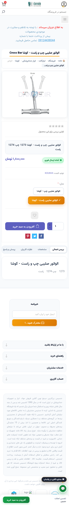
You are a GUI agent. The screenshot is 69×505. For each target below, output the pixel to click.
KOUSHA (49, 173)
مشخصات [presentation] (42, 249)
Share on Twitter (34, 236)
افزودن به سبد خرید (16, 499)
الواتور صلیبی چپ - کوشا (48, 191)
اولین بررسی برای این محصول (51, 131)
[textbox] (38, 11)
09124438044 (46, 40)
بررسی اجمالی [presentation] (58, 249)
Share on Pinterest (27, 236)
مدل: (61, 184)
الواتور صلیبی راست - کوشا (45, 200)
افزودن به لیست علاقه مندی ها (34, 215)
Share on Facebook (41, 236)
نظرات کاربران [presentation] (26, 249)
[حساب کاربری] (64, 4)
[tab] (58, 249)
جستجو (3, 11)
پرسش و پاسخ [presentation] (9, 249)
